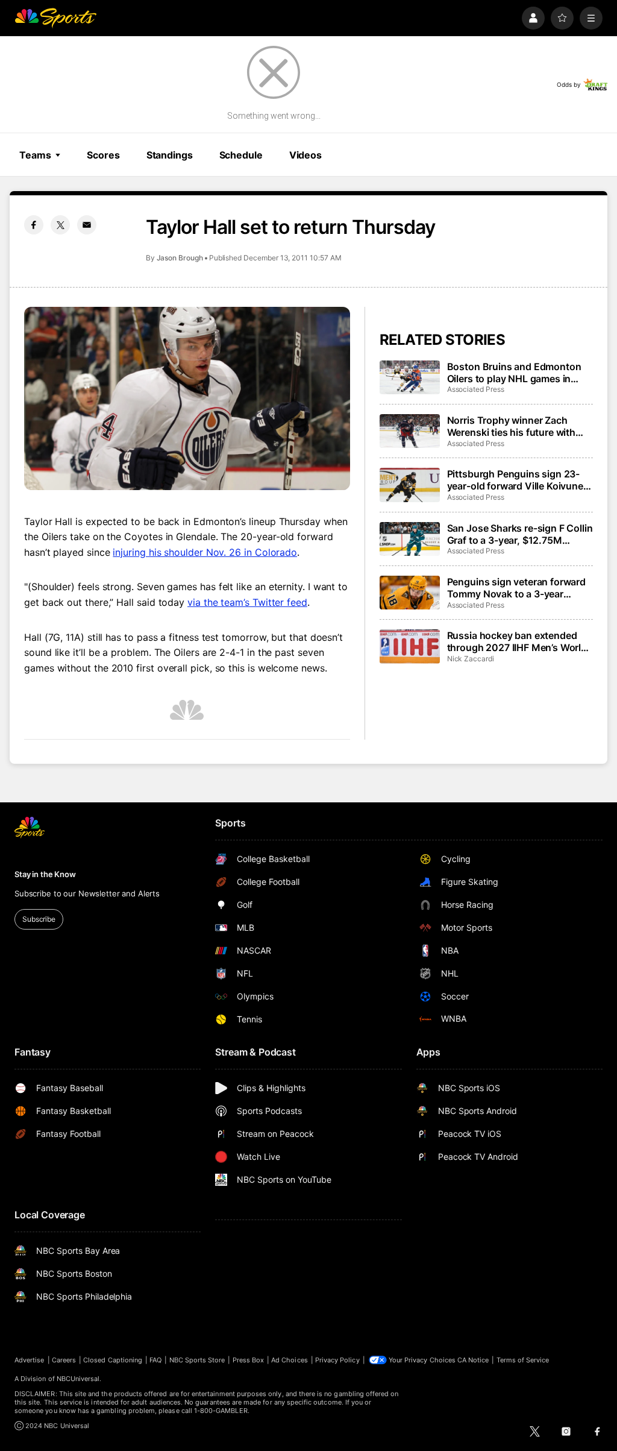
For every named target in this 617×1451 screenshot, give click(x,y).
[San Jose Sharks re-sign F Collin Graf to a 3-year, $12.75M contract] (410, 539)
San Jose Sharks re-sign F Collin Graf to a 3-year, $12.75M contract (520, 534)
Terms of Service (523, 1360)
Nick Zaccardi (470, 658)
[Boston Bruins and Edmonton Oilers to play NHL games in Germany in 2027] (410, 377)
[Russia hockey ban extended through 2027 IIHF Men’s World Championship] (410, 646)
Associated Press (475, 389)
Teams (35, 155)
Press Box (249, 1360)
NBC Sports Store (197, 1360)
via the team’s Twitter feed (247, 602)
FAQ (155, 1360)
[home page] (55, 18)
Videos (305, 155)
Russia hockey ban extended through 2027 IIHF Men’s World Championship (517, 641)
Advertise (29, 1360)
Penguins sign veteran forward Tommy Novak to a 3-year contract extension (516, 588)
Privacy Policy (337, 1360)
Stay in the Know (45, 874)
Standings (169, 155)
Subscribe (38, 919)
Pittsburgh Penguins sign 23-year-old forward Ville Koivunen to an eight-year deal (518, 480)
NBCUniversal (78, 1378)
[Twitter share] (60, 224)
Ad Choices (289, 1360)
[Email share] (86, 224)
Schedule (241, 155)
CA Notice (473, 1360)
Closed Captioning (112, 1360)
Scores (103, 155)
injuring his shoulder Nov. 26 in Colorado (205, 552)
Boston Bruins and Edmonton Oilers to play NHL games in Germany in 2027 (514, 372)
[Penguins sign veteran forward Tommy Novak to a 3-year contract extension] (410, 592)
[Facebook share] (33, 224)
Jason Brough (180, 257)
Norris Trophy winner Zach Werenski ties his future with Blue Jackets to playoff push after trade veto (512, 426)
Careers (64, 1360)
